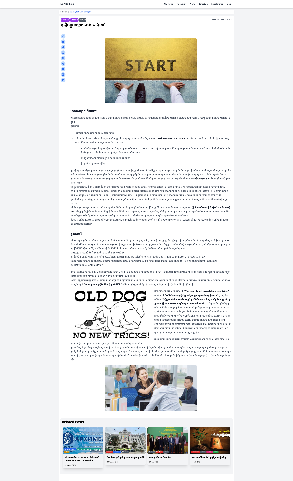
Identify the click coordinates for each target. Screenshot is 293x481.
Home (64, 12)
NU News (168, 4)
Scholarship (217, 4)
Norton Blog (67, 4)
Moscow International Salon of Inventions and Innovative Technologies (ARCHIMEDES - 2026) (82, 459)
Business (65, 20)
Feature (82, 20)
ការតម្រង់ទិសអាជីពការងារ (160, 457)
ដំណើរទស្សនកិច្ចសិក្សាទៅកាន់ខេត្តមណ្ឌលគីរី (125, 457)
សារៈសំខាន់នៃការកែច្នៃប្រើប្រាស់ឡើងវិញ (209, 457)
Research (181, 4)
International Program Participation (88, 449)
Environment (195, 452)
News (192, 4)
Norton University (70, 449)
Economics (117, 452)
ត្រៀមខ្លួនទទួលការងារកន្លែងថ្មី (81, 12)
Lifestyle (203, 4)
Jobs (229, 4)
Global (216, 452)
